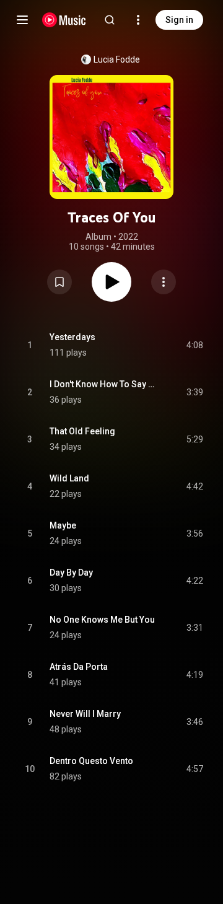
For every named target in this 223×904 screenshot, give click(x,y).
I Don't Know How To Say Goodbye (104, 384)
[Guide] (22, 19)
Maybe (63, 525)
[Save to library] (59, 281)
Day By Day (71, 572)
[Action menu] (163, 282)
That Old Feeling (82, 431)
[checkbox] (194, 345)
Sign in (179, 20)
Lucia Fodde (117, 59)
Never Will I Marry (85, 714)
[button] (59, 282)
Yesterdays (72, 337)
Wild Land (69, 478)
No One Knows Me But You (102, 620)
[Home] (64, 19)
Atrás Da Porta (79, 667)
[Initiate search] (110, 20)
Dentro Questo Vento (91, 761)
